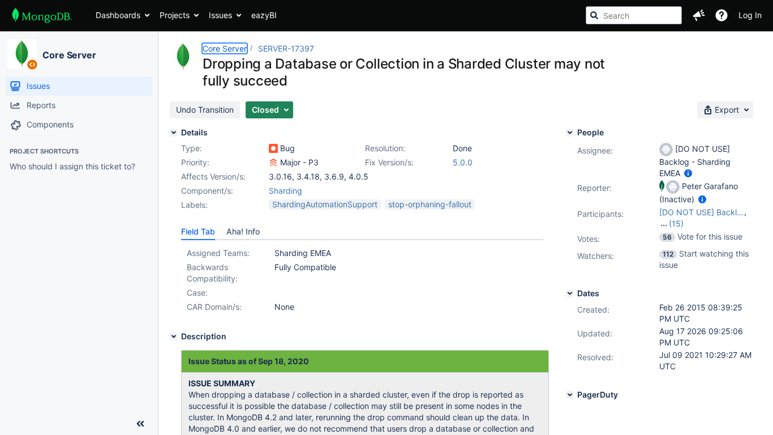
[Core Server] (22, 53)
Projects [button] (175, 15)
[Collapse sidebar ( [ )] (140, 423)
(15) (676, 223)
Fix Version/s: (389, 162)
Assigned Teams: (218, 253)
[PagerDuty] (570, 395)
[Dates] (570, 293)
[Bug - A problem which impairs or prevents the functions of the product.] (273, 148)
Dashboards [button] (118, 15)
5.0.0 (463, 162)
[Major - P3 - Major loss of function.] (273, 162)
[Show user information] (688, 173)
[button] (699, 15)
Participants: (600, 214)
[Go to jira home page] (42, 15)
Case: (197, 292)
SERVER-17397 (286, 48)
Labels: (194, 205)
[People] (570, 133)
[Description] (174, 336)
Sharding (285, 190)
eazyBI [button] (264, 15)
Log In (750, 15)
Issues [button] (220, 15)
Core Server (69, 54)
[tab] (198, 231)
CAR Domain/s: (214, 307)
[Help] (721, 15)
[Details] (174, 133)
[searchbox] (634, 15)
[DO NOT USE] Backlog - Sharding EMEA (701, 212)
